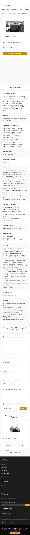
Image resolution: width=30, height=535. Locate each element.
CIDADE (15, 380)
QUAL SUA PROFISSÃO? (7, 354)
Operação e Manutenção (7, 522)
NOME (4, 336)
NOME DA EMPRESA (6, 362)
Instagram (6, 494)
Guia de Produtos (5, 9)
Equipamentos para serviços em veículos (17, 13)
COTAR (21, 445)
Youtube (6, 485)
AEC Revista (13, 9)
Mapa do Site (4, 470)
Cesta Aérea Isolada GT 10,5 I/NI (10, 438)
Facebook (6, 481)
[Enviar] (27, 505)
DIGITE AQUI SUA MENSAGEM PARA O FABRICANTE (12, 389)
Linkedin (6, 490)
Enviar (23, 408)
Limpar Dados (7, 408)
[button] (2, 451)
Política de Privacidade (20, 529)
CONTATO (8, 445)
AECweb (4, 13)
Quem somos (4, 467)
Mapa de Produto (5, 473)
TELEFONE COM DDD (6, 371)
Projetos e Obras (6, 513)
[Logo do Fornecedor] (7, 36)
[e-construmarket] (6, 508)
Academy (20, 9)
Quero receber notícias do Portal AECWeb (13, 404)
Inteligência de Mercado (7, 518)
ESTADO (4, 380)
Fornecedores (26, 9)
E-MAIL (4, 345)
